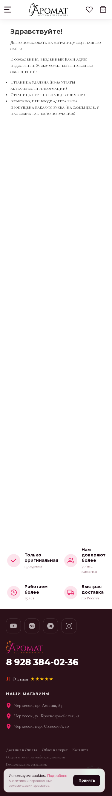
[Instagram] (69, 625)
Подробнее (57, 775)
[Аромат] (48, 9)
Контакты (80, 749)
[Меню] (8, 10)
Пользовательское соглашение (26, 764)
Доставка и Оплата (21, 749)
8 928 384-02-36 (42, 662)
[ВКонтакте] (31, 625)
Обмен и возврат (54, 749)
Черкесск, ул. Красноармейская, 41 (46, 715)
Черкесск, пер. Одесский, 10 (41, 726)
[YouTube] (13, 625)
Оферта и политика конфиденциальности (35, 757)
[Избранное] (89, 9)
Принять (87, 780)
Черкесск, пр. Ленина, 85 (38, 705)
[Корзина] (103, 9)
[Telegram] (50, 625)
